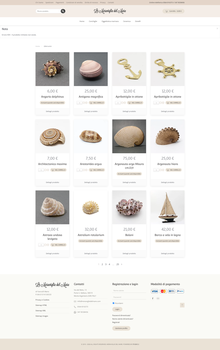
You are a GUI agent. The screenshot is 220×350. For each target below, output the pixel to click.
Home (82, 21)
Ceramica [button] (127, 21)
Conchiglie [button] (93, 21)
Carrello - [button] (175, 11)
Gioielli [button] (138, 21)
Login (117, 309)
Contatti (111, 2)
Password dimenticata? (121, 315)
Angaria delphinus (52, 96)
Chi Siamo (39, 2)
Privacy (103, 2)
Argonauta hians (167, 164)
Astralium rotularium (91, 235)
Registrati (116, 322)
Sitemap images (42, 316)
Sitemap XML (41, 310)
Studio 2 (136, 344)
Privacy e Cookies (42, 300)
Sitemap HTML (41, 305)
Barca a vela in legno (168, 235)
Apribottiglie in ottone (129, 96)
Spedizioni (49, 2)
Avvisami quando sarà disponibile (52, 103)
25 (117, 264)
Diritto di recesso (91, 2)
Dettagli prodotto (52, 111)
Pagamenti (60, 2)
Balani (129, 235)
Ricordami (119, 303)
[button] (217, 28)
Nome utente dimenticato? (122, 319)
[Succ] (121, 264)
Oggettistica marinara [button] (110, 21)
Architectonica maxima (52, 164)
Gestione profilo (121, 328)
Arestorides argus (91, 164)
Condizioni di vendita (74, 2)
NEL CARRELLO (98, 103)
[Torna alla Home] (110, 11)
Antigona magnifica (91, 96)
